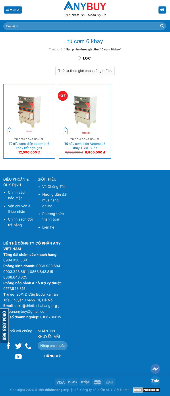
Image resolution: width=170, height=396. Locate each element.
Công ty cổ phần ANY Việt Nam (103, 390)
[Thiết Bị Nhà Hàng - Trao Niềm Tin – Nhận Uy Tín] (85, 5)
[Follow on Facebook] (8, 346)
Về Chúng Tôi (53, 186)
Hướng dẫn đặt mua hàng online (55, 200)
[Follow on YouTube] (18, 357)
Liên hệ (48, 227)
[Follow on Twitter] (18, 346)
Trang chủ (55, 49)
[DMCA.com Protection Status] (146, 390)
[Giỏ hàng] (162, 10)
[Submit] (162, 26)
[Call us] (28, 346)
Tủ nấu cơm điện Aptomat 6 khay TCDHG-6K (85, 146)
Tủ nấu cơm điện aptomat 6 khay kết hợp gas (29, 146)
